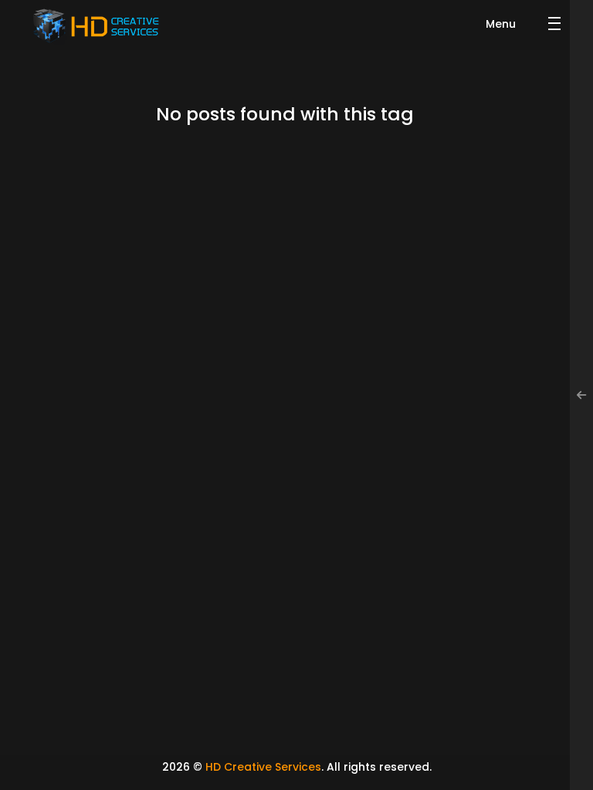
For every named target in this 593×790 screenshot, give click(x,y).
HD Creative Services (263, 767)
